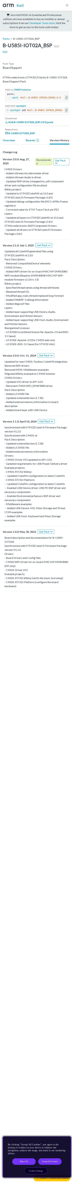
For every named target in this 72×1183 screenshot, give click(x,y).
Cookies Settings (36, 1171)
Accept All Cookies (50, 1161)
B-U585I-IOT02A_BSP (21, 133)
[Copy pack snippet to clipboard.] (66, 97)
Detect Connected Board (53, 1177)
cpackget (21, 105)
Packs (6, 38)
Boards (32, 140)
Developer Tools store (42, 23)
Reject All (24, 1161)
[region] (37, 1157)
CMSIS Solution (22, 89)
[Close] (65, 1140)
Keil (20, 5)
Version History (59, 140)
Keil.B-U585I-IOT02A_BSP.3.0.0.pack (30, 122)
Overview (9, 140)
